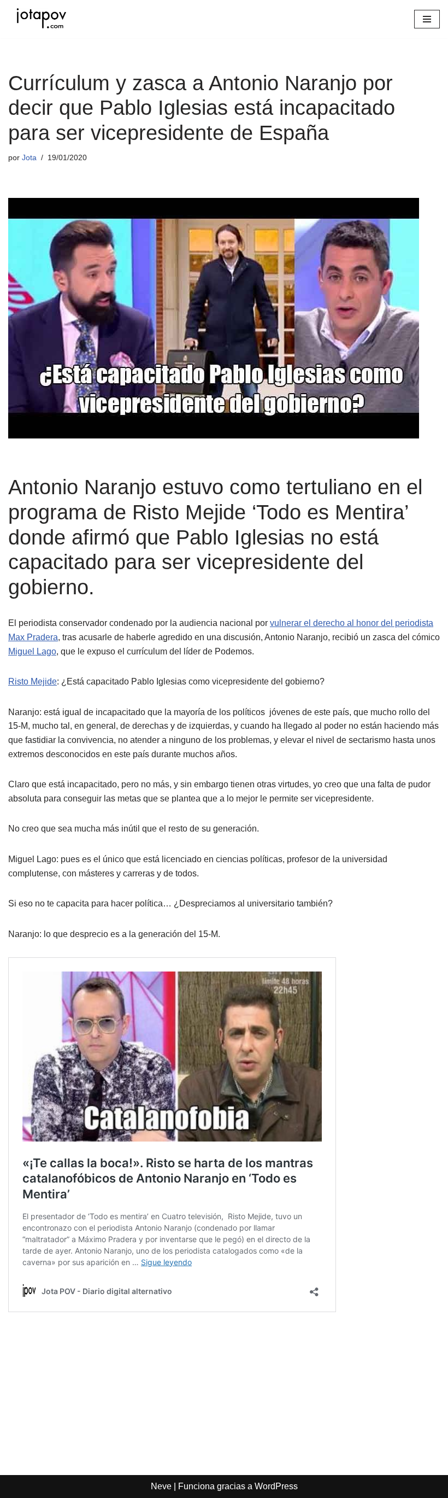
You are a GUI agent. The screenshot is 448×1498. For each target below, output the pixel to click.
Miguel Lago (32, 651)
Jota (29, 157)
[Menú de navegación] (427, 19)
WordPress (276, 1486)
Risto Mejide (32, 681)
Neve (161, 1486)
